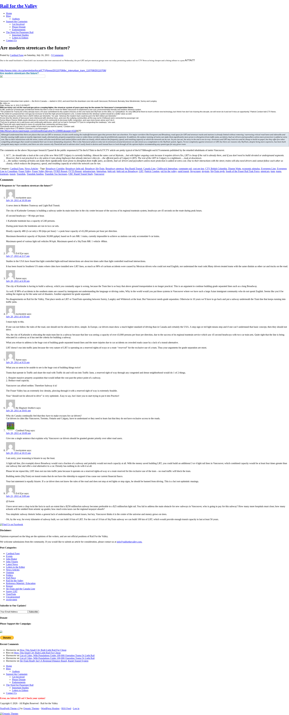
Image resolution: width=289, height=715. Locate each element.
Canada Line (149, 168)
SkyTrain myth (217, 171)
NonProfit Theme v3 (10, 708)
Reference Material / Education (21, 583)
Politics (9, 575)
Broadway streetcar (115, 168)
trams (278, 171)
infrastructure (89, 171)
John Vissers (12, 561)
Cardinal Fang (16, 55)
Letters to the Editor (15, 567)
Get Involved (18, 24)
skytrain (205, 171)
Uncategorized (13, 597)
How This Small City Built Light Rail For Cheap (43, 650)
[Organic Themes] (9, 713)
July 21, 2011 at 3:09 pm (18, 496)
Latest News (12, 564)
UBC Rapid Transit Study (80, 174)
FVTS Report (75, 171)
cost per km (198, 168)
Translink (21, 174)
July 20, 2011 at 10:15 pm (18, 453)
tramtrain (4, 174)
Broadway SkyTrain (94, 168)
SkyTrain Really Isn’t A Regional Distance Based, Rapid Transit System (54, 661)
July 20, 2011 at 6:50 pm (18, 316)
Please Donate (19, 27)
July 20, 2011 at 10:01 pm (18, 410)
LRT (141, 171)
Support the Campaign (16, 21)
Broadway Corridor (55, 168)
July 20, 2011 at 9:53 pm (18, 362)
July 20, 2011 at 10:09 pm (18, 433)
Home (9, 13)
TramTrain (11, 594)
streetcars (265, 171)
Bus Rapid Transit (133, 168)
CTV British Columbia (216, 168)
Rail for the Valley (18, 6)
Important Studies (20, 35)
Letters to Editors (20, 37)
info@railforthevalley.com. (129, 541)
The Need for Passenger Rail (19, 32)
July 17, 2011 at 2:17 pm (18, 256)
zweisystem (11, 599)
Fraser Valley (25, 171)
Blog (8, 16)
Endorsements (18, 29)
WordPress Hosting (50, 708)
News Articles (31, 168)
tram (273, 171)
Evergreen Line (268, 168)
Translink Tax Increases (56, 174)
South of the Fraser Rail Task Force (242, 171)
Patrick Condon (151, 171)
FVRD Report (60, 171)
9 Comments (57, 55)
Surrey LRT (11, 591)
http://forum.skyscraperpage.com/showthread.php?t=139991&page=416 (38, 131)
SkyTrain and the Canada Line (20, 588)
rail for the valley (169, 171)
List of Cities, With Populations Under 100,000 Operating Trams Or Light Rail (57, 655)
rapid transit (183, 171)
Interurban (101, 171)
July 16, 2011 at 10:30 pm (18, 200)
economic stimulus (251, 168)
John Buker (11, 559)
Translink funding (35, 174)
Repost (9, 586)
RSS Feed (66, 708)
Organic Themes (31, 708)
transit (12, 174)
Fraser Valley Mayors (42, 171)
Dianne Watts (234, 168)
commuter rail (185, 168)
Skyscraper (195, 171)
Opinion (10, 572)
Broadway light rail (74, 168)
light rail (111, 171)
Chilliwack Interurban (167, 168)
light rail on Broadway (127, 171)
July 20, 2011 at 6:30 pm (18, 281)
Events (9, 556)
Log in (76, 708)
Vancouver (99, 174)
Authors (16, 18)
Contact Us (11, 40)
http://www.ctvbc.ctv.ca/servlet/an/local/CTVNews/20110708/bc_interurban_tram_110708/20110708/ (53, 70)
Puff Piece (11, 578)
